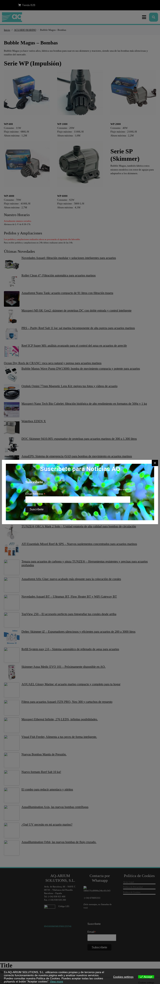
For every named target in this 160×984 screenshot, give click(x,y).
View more (56, 981)
